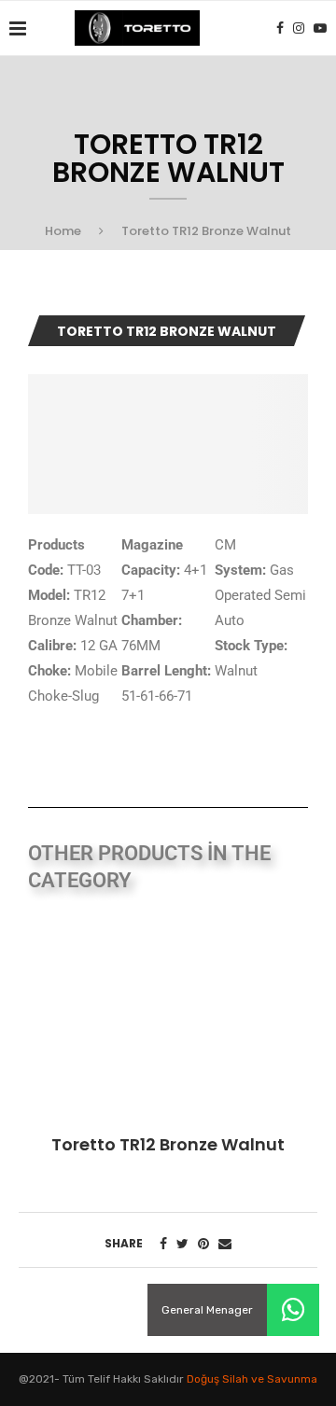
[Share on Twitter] (182, 1244)
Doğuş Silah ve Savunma (252, 1378)
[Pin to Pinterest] (203, 1244)
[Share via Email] (224, 1244)
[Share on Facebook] (163, 1244)
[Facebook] (280, 28)
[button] (293, 1310)
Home (63, 231)
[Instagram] (298, 28)
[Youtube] (320, 28)
